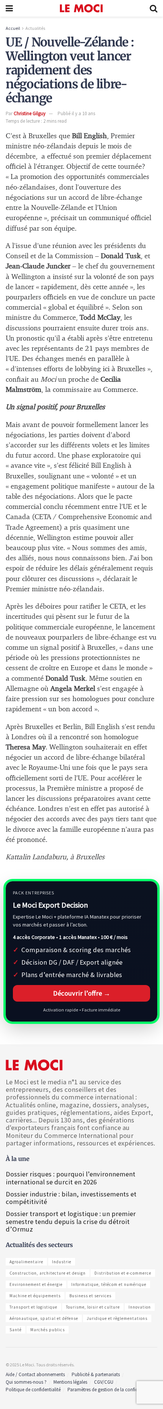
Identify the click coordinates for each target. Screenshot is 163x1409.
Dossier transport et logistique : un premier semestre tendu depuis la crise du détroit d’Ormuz (71, 1221)
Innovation (140, 1307)
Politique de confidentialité (33, 1389)
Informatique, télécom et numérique (108, 1284)
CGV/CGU (103, 1382)
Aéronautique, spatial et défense (43, 1318)
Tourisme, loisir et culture (93, 1307)
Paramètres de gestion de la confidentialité (110, 1389)
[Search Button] (153, 8)
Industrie (61, 1261)
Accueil (13, 28)
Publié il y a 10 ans (76, 113)
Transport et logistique (33, 1307)
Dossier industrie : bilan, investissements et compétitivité (71, 1198)
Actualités (35, 28)
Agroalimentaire (26, 1261)
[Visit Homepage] (81, 8)
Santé (15, 1329)
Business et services (90, 1295)
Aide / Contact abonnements (35, 1374)
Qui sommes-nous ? (26, 1382)
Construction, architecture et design (47, 1273)
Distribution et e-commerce (122, 1273)
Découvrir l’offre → (81, 993)
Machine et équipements (35, 1295)
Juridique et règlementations (117, 1318)
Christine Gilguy (29, 113)
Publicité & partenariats (96, 1374)
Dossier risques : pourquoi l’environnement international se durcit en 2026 (70, 1178)
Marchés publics (47, 1329)
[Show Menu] (9, 8)
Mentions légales (70, 1382)
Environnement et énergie (36, 1284)
